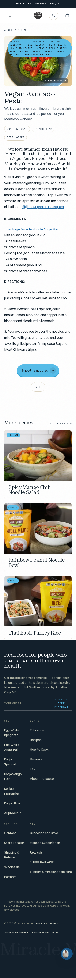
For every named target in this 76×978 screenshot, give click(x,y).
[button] (67, 15)
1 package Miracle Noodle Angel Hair (31, 229)
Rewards (36, 852)
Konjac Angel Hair (13, 776)
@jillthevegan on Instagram (43, 207)
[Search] (53, 15)
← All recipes (15, 30)
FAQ (33, 769)
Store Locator (14, 843)
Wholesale (12, 867)
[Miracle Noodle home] (38, 15)
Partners (10, 877)
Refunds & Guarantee (45, 932)
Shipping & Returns (11, 854)
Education (37, 730)
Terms (52, 923)
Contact (10, 833)
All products (12, 813)
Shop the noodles (38, 370)
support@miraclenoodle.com (51, 872)
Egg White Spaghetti (11, 732)
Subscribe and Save (44, 833)
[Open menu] (9, 15)
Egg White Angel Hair (11, 747)
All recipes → (61, 423)
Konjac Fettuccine (12, 791)
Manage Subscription (45, 843)
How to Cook (39, 749)
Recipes (36, 740)
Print (38, 386)
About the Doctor (42, 779)
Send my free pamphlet (61, 703)
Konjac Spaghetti (11, 761)
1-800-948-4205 (42, 862)
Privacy (40, 923)
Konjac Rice (12, 803)
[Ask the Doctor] (67, 954)
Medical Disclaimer (16, 932)
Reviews (36, 759)
